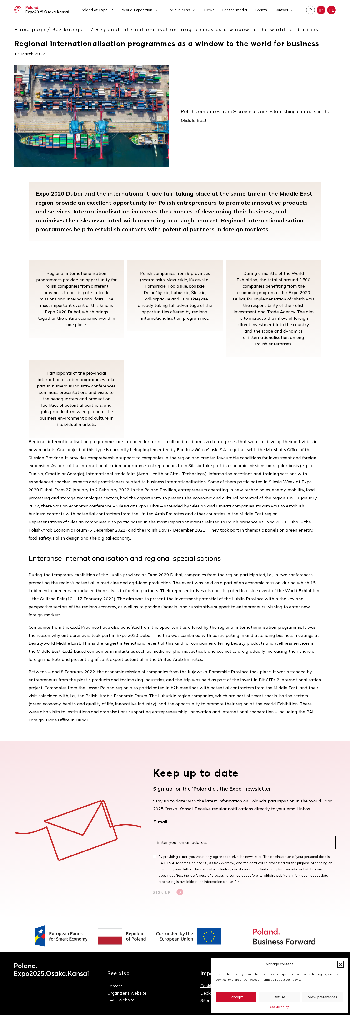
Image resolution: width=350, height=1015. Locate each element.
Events (261, 10)
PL (331, 10)
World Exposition (137, 10)
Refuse (279, 997)
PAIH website (121, 1000)
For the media (234, 10)
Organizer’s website (126, 993)
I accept (236, 997)
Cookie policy (279, 1007)
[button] (340, 964)
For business (178, 10)
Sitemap (208, 1000)
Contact (281, 10)
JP (321, 10)
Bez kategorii (70, 29)
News (209, 10)
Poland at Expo (94, 10)
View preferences (322, 997)
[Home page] (41, 10)
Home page (30, 29)
